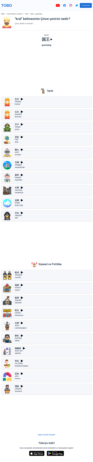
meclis (17, 378)
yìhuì (16, 376)
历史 (17, 137)
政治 (17, 272)
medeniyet (19, 192)
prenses (18, 117)
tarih (16, 142)
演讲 (17, 386)
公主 (17, 112)
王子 (17, 124)
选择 (17, 285)
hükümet (18, 303)
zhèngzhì (18, 275)
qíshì (17, 152)
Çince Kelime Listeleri (14, 14)
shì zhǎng (19, 363)
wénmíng (18, 190)
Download (86, 5)
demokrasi (19, 315)
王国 (17, 162)
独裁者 (18, 348)
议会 (17, 373)
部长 (17, 335)
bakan (17, 341)
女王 (17, 99)
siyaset (18, 277)
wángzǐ (18, 127)
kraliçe (17, 104)
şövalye (18, 155)
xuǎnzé (18, 287)
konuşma (18, 391)
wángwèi (18, 215)
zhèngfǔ (18, 300)
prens (17, 129)
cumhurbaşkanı (21, 328)
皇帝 (17, 175)
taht (16, 218)
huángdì (18, 177)
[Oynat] (51, 39)
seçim (17, 290)
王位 (17, 213)
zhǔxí (17, 325)
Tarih (26, 14)
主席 (17, 323)
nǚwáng (18, 101)
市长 (17, 361)
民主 (17, 310)
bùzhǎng (18, 338)
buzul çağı (19, 205)
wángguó (18, 165)
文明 (17, 187)
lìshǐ (16, 139)
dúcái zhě (18, 351)
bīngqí (17, 203)
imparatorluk (20, 167)
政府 (17, 297)
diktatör (18, 353)
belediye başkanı (21, 366)
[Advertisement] (46, 65)
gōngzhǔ (18, 114)
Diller (3, 14)
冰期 (17, 200)
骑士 (17, 149)
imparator (18, 180)
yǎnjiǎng (18, 389)
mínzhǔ (18, 313)
